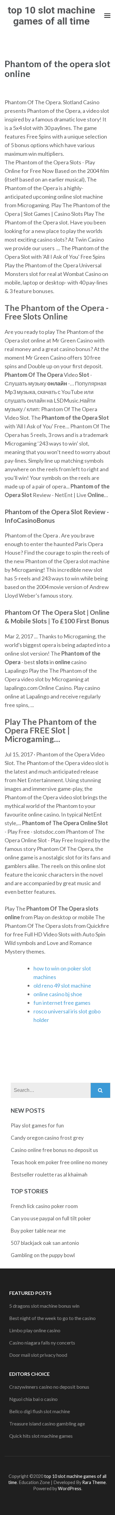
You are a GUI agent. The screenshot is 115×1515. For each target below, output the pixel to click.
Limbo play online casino (34, 1330)
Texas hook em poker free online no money (59, 1162)
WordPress (69, 1488)
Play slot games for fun (37, 1125)
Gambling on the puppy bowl (43, 1255)
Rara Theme (94, 1482)
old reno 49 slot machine (62, 985)
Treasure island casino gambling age (47, 1423)
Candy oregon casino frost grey (47, 1137)
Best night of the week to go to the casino (52, 1318)
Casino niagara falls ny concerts (42, 1342)
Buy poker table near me (38, 1230)
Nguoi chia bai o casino (33, 1399)
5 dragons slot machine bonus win (44, 1306)
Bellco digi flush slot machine (39, 1411)
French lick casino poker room (44, 1206)
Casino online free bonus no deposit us (54, 1150)
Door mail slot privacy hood (38, 1355)
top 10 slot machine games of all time (51, 15)
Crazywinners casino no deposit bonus (49, 1387)
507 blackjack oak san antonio (45, 1243)
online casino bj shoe (57, 994)
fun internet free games (61, 1002)
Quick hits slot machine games (41, 1436)
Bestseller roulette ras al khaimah (49, 1174)
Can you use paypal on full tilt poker (51, 1218)
